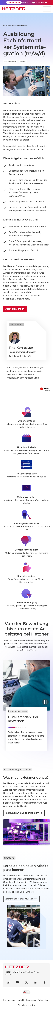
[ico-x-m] (26, 982)
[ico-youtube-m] (17, 982)
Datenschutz (44, 1000)
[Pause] (45, 702)
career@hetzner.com (28, 371)
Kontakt (20, 1000)
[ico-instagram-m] (8, 982)
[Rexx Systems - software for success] (45, 389)
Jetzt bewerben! (15, 308)
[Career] (14, 8)
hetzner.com (9, 1000)
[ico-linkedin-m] (35, 982)
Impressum (31, 1000)
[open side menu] (47, 8)
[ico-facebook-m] (45, 982)
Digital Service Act (26, 1005)
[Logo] (26, 967)
